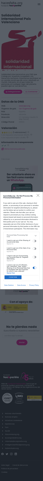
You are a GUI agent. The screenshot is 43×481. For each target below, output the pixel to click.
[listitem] (21, 235)
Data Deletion (9, 285)
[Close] (39, 196)
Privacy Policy (34, 285)
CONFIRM (13, 277)
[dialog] (21, 240)
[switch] (34, 241)
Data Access (21, 285)
